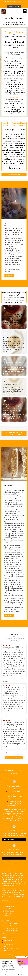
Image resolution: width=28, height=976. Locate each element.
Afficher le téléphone (15, 4)
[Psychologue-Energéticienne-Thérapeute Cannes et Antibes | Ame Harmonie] (3, 11)
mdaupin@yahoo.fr (15, 801)
